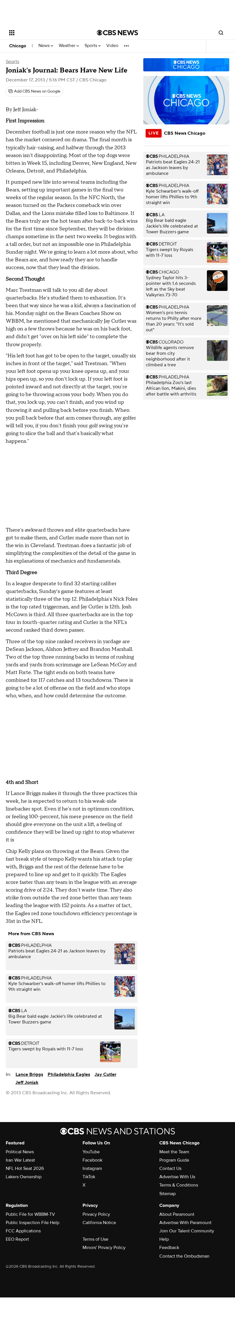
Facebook (92, 1160)
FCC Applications (23, 1231)
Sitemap (167, 1193)
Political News (20, 1152)
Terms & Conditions (178, 1185)
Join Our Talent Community (186, 1231)
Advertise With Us (177, 1176)
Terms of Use (95, 1239)
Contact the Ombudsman (184, 1256)
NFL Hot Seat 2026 (25, 1168)
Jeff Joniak (26, 1082)
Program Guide (174, 1160)
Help (164, 1239)
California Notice (99, 1222)
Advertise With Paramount (185, 1222)
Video (112, 45)
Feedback (169, 1247)
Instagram (92, 1168)
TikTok (89, 1176)
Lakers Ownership (24, 1176)
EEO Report (17, 1239)
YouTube (91, 1152)
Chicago (17, 46)
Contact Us (170, 1168)
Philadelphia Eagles (69, 1074)
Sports (91, 45)
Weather (68, 45)
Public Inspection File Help (32, 1222)
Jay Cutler (105, 1074)
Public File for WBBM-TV (30, 1214)
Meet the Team (174, 1152)
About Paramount (176, 1214)
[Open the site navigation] (45, 32)
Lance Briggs (29, 1074)
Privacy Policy (96, 1214)
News (44, 45)
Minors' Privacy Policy (104, 1247)
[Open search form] (221, 33)
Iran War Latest (20, 1160)
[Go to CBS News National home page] (117, 33)
